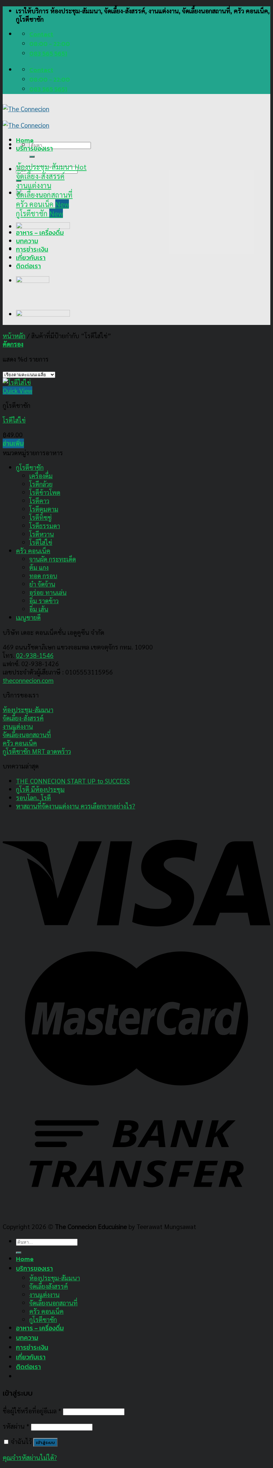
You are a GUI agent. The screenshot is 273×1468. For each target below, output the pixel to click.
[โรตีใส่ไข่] (17, 382)
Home (25, 140)
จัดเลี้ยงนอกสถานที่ (27, 734)
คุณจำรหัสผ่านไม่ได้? (30, 1457)
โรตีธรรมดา (44, 525)
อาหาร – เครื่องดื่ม (40, 233)
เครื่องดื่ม (41, 475)
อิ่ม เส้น (38, 609)
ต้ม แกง (39, 567)
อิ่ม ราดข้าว (44, 600)
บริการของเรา (34, 148)
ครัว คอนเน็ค (33, 550)
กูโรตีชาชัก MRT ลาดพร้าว (37, 751)
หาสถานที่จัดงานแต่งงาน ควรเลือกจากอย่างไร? (75, 805)
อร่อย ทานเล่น (48, 592)
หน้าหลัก (14, 335)
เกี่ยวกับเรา (31, 258)
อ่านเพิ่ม (13, 443)
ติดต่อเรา (28, 266)
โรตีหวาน (41, 534)
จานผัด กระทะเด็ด (52, 559)
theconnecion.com (28, 680)
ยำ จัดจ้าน (42, 584)
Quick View (17, 390)
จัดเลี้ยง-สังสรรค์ (23, 718)
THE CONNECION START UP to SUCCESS (73, 780)
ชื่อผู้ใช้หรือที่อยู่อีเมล (32, 1410)
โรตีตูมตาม (43, 509)
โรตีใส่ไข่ (14, 420)
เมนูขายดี (28, 617)
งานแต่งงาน (18, 726)
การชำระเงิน (32, 249)
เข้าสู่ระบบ (45, 1442)
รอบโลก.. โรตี (33, 797)
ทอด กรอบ (43, 575)
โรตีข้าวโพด (44, 492)
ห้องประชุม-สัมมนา (28, 709)
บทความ (27, 241)
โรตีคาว (39, 500)
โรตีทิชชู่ (40, 517)
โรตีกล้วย (41, 484)
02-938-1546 (35, 655)
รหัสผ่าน (16, 1426)
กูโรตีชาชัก (30, 467)
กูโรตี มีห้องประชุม (40, 789)
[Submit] (32, 157)
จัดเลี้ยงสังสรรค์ (48, 1286)
